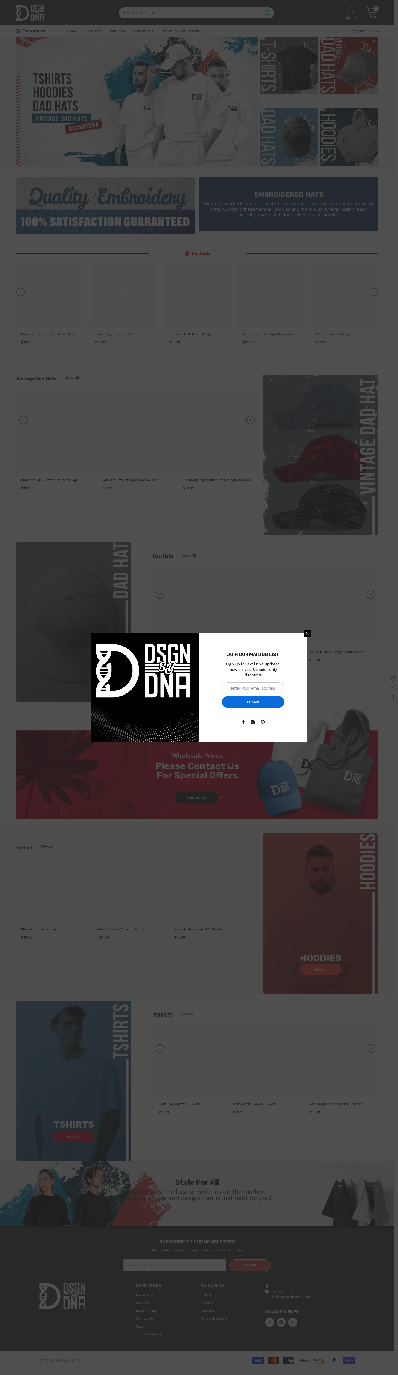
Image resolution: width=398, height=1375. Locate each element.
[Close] (307, 633)
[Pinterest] (263, 722)
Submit (253, 701)
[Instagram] (253, 722)
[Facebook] (243, 722)
